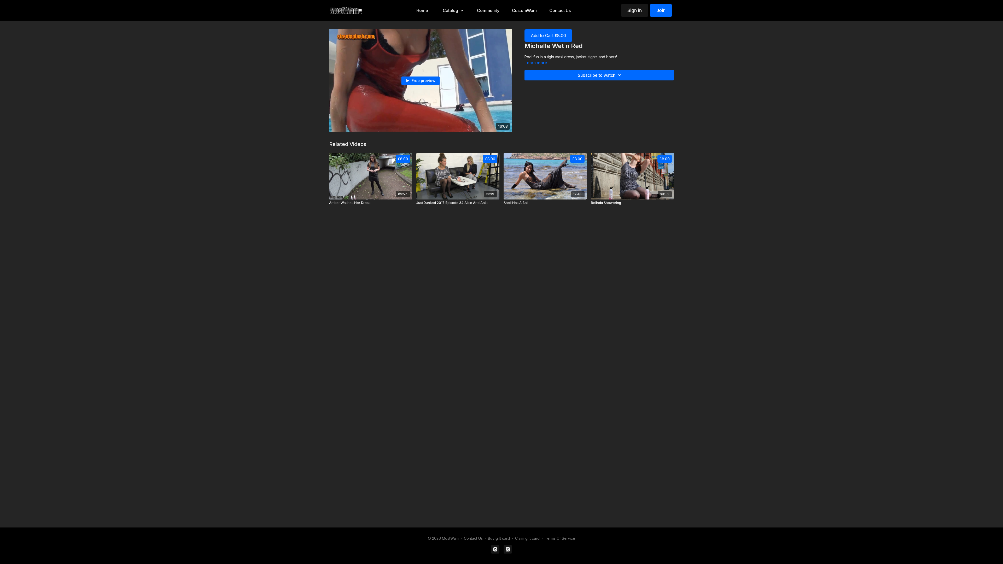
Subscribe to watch (596, 75)
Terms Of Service (560, 538)
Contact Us (473, 538)
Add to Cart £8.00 (548, 35)
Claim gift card (527, 538)
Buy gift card (499, 538)
